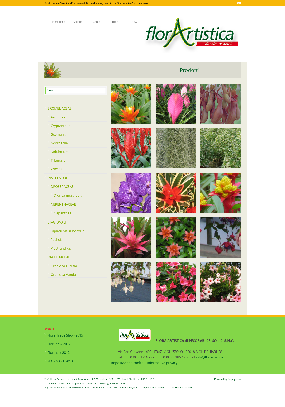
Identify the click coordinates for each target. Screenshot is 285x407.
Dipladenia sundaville (67, 231)
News (134, 22)
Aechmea (58, 117)
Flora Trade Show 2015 (65, 335)
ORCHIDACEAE (59, 257)
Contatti (98, 22)
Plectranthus (61, 248)
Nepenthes (62, 213)
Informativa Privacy (181, 387)
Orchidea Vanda (63, 274)
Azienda (76, 22)
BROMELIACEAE (60, 108)
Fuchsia (57, 239)
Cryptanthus (60, 125)
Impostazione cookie (127, 363)
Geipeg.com (234, 379)
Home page (58, 22)
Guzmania (59, 134)
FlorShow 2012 (59, 344)
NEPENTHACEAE (63, 204)
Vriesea (56, 169)
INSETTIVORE (58, 178)
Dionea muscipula (68, 195)
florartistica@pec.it (129, 387)
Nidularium (59, 151)
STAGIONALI (57, 222)
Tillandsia (58, 160)
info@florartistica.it (211, 357)
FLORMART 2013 (60, 361)
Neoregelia (59, 143)
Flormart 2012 (59, 352)
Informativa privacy (162, 363)
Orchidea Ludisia (64, 266)
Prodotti (114, 22)
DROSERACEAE (62, 186)
